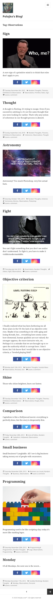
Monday (9, 559)
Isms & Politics (33, 435)
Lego (31, 550)
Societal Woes (43, 367)
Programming (14, 481)
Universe (45, 199)
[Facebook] (17, 82)
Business (16, 474)
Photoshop (32, 201)
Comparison (13, 411)
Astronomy (12, 145)
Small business (15, 447)
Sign (6, 33)
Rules (43, 93)
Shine (7, 377)
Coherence (28, 135)
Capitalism (16, 437)
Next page (50, 592)
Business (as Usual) (37, 471)
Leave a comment (11, 95)
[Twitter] (26, 82)
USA (23, 369)
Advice (5, 271)
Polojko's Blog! (13, 16)
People (37, 401)
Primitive (38, 93)
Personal (18, 369)
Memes (15, 201)
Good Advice (29, 269)
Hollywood (24, 437)
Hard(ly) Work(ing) (35, 581)
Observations (29, 93)
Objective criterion (18, 279)
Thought (9, 102)
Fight (7, 211)
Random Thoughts (35, 90)
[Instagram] (35, 82)
